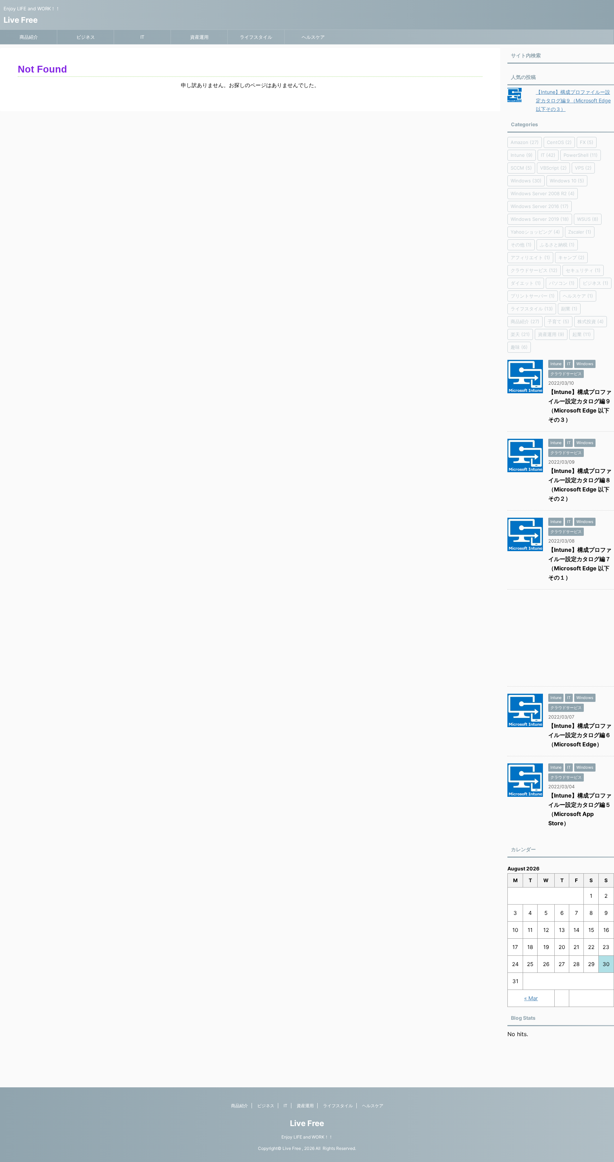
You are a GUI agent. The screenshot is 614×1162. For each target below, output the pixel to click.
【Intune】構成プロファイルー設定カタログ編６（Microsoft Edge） (580, 735)
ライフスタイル (256, 37)
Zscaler (579, 232)
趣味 (519, 347)
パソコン (562, 283)
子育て (558, 321)
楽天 (520, 334)
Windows (526, 180)
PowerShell (581, 155)
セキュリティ (583, 270)
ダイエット (526, 283)
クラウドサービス (534, 270)
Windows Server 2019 (540, 219)
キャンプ (571, 257)
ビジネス (85, 37)
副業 (569, 308)
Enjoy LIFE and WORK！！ (307, 1137)
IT (142, 37)
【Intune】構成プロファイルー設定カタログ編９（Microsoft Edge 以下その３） (573, 100)
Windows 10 (567, 180)
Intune (522, 155)
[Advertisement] (560, 640)
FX (586, 142)
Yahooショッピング (535, 232)
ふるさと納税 (557, 244)
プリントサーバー (533, 296)
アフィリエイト (530, 257)
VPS (583, 168)
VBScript (553, 168)
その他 (521, 244)
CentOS (559, 142)
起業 (581, 334)
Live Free (21, 20)
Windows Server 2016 (540, 206)
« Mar (531, 998)
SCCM (521, 168)
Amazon (525, 142)
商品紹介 (29, 37)
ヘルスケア (313, 37)
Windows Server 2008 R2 (543, 193)
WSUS (587, 219)
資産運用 (199, 37)
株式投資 (590, 321)
